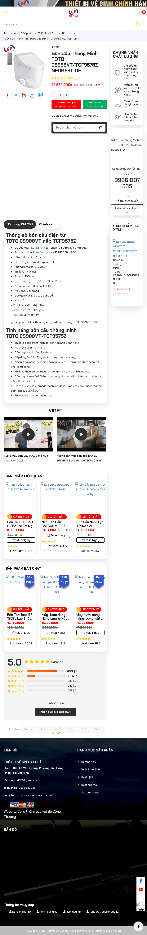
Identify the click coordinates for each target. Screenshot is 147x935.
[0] (140, 12)
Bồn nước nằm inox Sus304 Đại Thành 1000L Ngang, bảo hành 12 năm (89, 616)
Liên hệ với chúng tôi (127, 210)
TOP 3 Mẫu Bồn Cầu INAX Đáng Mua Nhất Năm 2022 (26, 458)
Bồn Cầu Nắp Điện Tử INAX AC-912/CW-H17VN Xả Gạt (55, 524)
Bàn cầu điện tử (42, 252)
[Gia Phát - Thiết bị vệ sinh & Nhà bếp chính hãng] (73, 12)
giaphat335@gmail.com (24, 780)
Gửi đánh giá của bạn (55, 712)
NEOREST (35, 247)
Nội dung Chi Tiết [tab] (20, 224)
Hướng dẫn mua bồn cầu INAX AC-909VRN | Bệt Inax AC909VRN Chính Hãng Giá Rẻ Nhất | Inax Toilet (79, 458)
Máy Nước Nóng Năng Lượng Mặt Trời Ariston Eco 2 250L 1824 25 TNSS (20, 616)
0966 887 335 (127, 183)
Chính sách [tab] (47, 224)
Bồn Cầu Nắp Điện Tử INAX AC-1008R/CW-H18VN (89, 524)
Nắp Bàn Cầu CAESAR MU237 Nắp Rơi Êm (18, 524)
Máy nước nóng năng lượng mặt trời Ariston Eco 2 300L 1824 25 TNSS (55, 616)
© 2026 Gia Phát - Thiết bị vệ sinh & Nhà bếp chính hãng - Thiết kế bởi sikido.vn (73, 930)
